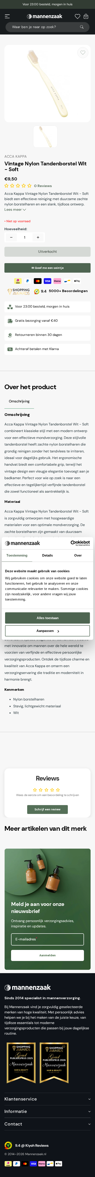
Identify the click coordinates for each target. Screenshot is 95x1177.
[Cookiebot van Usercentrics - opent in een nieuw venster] (70, 543)
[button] (7, 16)
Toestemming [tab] (16, 555)
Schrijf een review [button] (47, 809)
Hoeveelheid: (15, 229)
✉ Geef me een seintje (48, 268)
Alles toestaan (48, 618)
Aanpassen (45, 631)
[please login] (82, 52)
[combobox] (47, 27)
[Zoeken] (83, 27)
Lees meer (13, 209)
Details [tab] (47, 555)
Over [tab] (78, 555)
